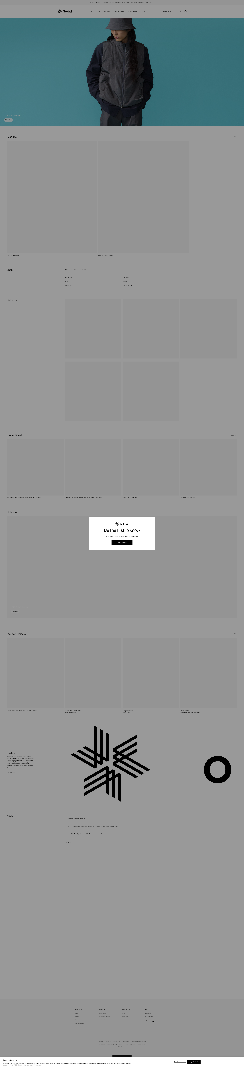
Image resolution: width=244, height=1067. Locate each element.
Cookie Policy (101, 1063)
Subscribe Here (122, 543)
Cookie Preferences (180, 1062)
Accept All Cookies (193, 1062)
